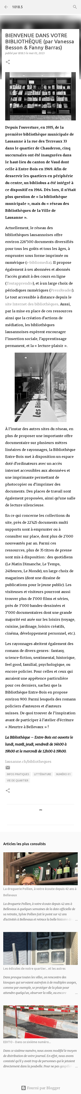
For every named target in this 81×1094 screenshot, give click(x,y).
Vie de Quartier (17, 780)
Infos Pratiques (18, 774)
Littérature (42, 774)
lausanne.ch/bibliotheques (28, 761)
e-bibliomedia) (38, 262)
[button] (7, 62)
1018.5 (17, 7)
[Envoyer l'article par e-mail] (7, 769)
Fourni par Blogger (43, 1088)
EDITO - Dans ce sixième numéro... (27, 1042)
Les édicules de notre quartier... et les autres (34, 968)
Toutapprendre (19, 283)
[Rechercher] (75, 7)
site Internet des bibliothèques (31, 304)
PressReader (61, 290)
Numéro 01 (63, 774)
